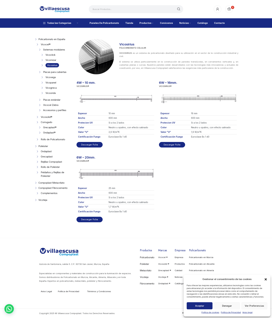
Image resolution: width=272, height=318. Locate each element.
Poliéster (43, 146)
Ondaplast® (49, 132)
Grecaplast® (50, 127)
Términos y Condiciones (99, 291)
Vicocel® (46, 44)
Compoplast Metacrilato (51, 182)
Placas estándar (51, 99)
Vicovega (50, 77)
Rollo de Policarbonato (53, 139)
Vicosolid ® (163, 264)
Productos (180, 264)
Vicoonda (50, 92)
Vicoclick (50, 54)
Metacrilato (145, 270)
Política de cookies (210, 312)
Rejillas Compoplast (51, 161)
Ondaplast (46, 151)
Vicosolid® (46, 116)
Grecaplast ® (164, 270)
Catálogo (179, 283)
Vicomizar (50, 60)
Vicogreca (51, 87)
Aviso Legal (46, 291)
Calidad (178, 270)
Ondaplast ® (164, 283)
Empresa (179, 257)
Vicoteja (42, 199)
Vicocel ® (163, 257)
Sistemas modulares (54, 49)
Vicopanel (50, 82)
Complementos (49, 193)
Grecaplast (47, 156)
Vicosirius (52, 65)
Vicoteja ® (163, 277)
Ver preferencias (254, 305)
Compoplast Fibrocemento (53, 187)
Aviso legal (247, 312)
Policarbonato (147, 257)
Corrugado (46, 122)
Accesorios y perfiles (54, 110)
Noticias (179, 277)
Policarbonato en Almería (201, 270)
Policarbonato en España (51, 39)
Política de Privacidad (231, 312)
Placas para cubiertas (54, 72)
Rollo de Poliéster (50, 166)
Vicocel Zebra (50, 104)
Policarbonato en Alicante (202, 264)
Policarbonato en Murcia (201, 257)
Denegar (227, 305)
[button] (265, 279)
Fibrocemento (147, 283)
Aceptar (199, 305)
